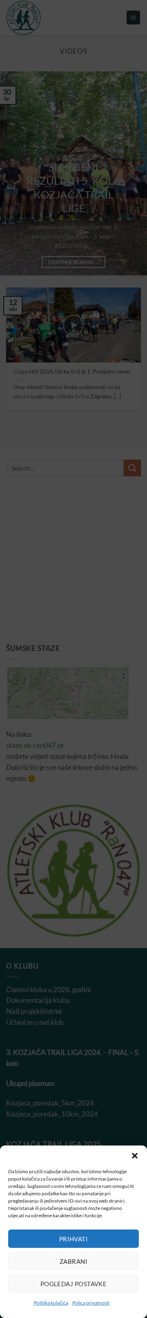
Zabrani (73, 1261)
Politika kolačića (51, 1303)
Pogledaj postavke (73, 1283)
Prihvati (73, 1239)
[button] (135, 1156)
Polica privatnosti (90, 1303)
